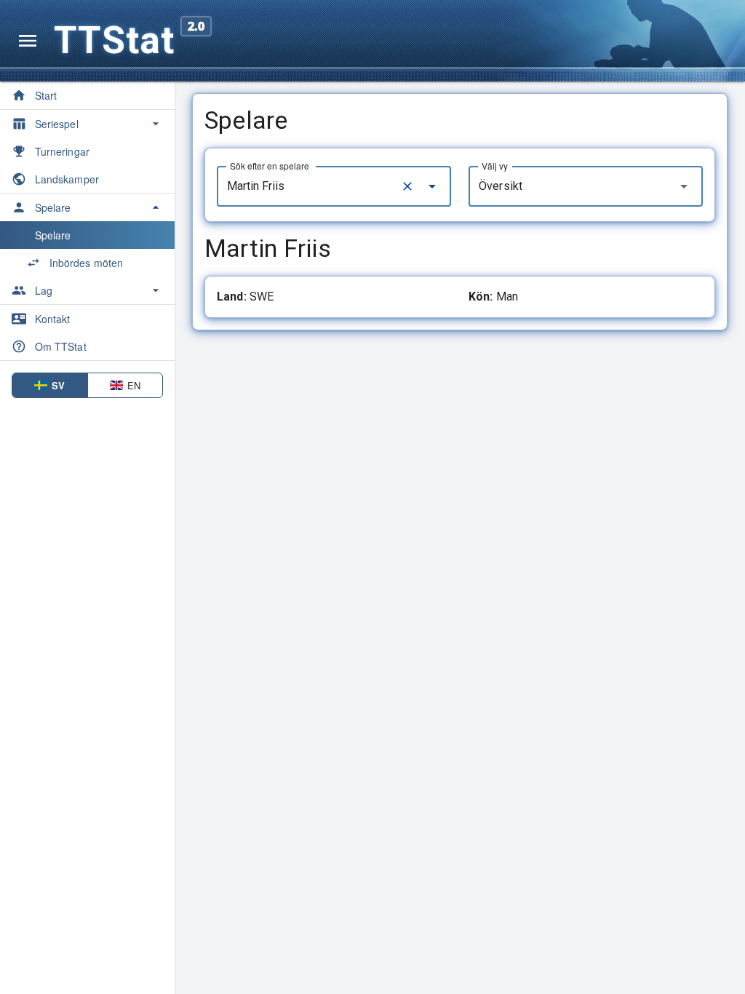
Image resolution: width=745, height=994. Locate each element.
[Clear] (407, 186)
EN (133, 385)
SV (58, 385)
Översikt (500, 186)
